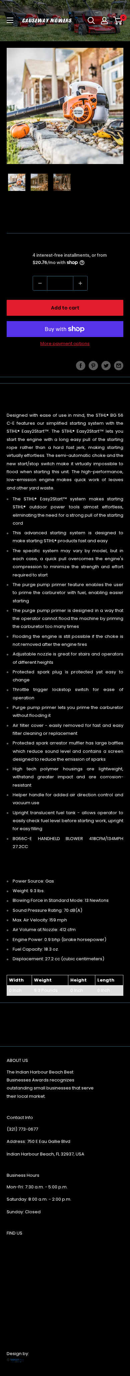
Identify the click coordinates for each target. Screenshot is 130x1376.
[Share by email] (118, 365)
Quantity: (18, 283)
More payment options (65, 343)
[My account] (104, 20)
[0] (118, 21)
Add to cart (65, 307)
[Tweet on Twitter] (106, 365)
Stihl (12, 222)
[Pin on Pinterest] (93, 365)
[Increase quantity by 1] (80, 283)
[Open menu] (10, 20)
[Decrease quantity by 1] (40, 283)
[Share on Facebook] (80, 365)
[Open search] (91, 20)
